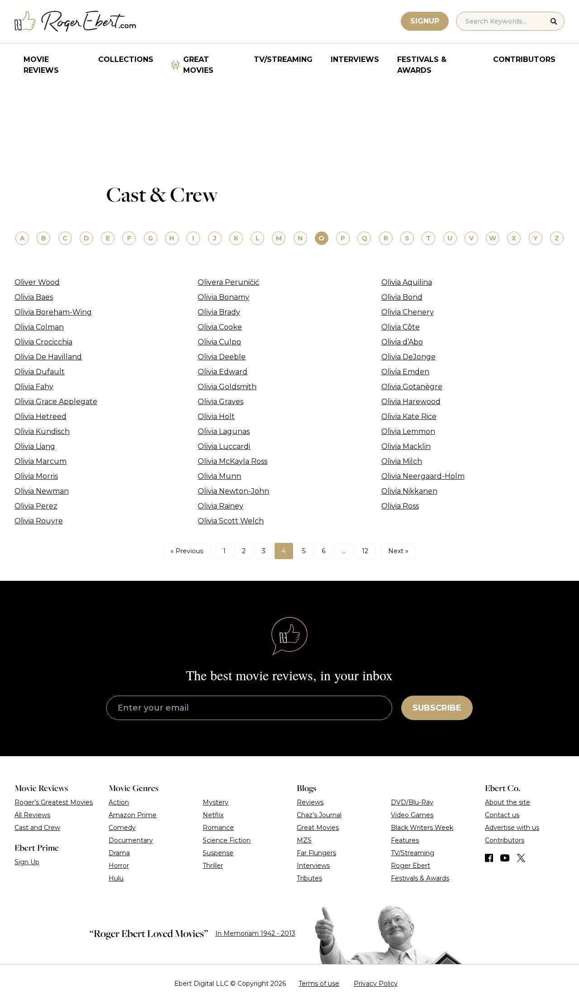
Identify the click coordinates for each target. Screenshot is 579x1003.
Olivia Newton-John (233, 491)
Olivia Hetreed (40, 416)
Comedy (122, 828)
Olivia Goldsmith (227, 386)
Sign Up (26, 862)
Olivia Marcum (40, 461)
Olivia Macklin (406, 446)
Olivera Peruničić (228, 282)
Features (405, 840)
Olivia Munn (219, 476)
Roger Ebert (410, 866)
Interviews (355, 59)
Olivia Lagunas (224, 431)
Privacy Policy (376, 983)
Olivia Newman (41, 491)
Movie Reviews (41, 65)
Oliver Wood (37, 282)
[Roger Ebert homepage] (75, 21)
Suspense (218, 853)
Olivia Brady (219, 312)
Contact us (502, 815)
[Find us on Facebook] (489, 858)
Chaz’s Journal (319, 815)
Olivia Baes (33, 297)
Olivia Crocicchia (43, 342)
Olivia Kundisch (42, 431)
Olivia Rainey (220, 506)
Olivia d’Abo (402, 342)
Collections (125, 59)
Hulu (116, 878)
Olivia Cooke (220, 327)
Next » (398, 551)
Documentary (131, 840)
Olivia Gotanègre (411, 386)
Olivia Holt (216, 416)
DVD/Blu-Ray (412, 802)
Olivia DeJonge (408, 357)
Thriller (213, 866)
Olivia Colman (39, 327)
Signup (424, 21)
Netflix (213, 815)
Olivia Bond (401, 297)
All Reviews (32, 815)
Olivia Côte (400, 327)
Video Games (412, 815)
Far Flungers (316, 853)
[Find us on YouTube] (505, 858)
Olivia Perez (35, 506)
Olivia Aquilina (406, 282)
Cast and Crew (37, 828)
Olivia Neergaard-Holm (423, 476)
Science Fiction (227, 840)
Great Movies (198, 65)
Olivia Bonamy (223, 297)
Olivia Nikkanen (409, 491)
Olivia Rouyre (38, 521)
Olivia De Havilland (48, 357)
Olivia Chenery (407, 312)
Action (119, 802)
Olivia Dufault (39, 371)
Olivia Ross (400, 506)
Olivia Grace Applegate (55, 401)
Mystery (215, 802)
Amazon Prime (133, 815)
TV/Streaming (283, 59)
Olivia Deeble (222, 357)
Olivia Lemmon (408, 431)
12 (365, 551)
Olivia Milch (401, 461)
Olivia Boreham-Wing (53, 312)
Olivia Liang (34, 446)
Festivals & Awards (421, 65)
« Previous (187, 551)
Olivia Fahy (33, 386)
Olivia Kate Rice (409, 416)
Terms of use (319, 983)
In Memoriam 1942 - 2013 (255, 933)
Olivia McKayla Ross (232, 461)
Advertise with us (512, 828)
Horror (119, 866)
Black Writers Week (422, 828)
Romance (218, 828)
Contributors (524, 59)
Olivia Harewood (411, 401)
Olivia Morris (36, 476)
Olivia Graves (220, 401)
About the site (507, 802)
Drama (119, 853)
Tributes (309, 878)
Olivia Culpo (219, 342)
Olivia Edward (222, 371)
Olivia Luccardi (224, 446)
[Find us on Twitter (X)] (521, 858)
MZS (304, 840)
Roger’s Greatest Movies (53, 802)
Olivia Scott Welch (231, 521)
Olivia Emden (405, 371)
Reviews (310, 802)
